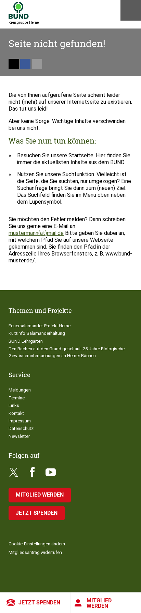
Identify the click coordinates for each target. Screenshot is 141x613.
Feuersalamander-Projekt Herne (39, 325)
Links (14, 405)
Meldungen (20, 390)
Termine (17, 397)
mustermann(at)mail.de (36, 233)
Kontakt (16, 413)
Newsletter (19, 436)
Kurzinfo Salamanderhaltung (37, 333)
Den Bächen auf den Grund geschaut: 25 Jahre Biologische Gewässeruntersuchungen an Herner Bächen (67, 352)
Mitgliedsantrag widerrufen (35, 552)
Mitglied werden (99, 603)
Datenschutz (21, 428)
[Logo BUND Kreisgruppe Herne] (19, 10)
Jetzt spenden (39, 602)
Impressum (20, 420)
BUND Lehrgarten (26, 341)
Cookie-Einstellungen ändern (37, 543)
